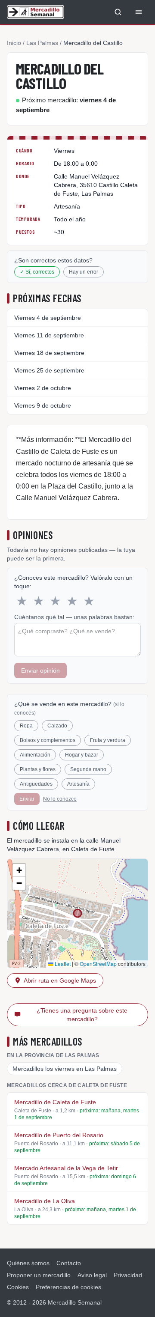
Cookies (18, 1287)
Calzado (57, 726)
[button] (18, 870)
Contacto (68, 1263)
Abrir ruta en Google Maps (60, 980)
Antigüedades (36, 784)
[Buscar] (117, 12)
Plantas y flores (38, 769)
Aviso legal (92, 1275)
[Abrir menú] (138, 12)
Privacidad (128, 1275)
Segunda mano (88, 769)
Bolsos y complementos (47, 740)
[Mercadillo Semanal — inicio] (35, 12)
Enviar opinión (40, 670)
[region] (77, 913)
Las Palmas (42, 42)
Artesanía (78, 784)
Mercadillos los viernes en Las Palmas (64, 1068)
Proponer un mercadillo (39, 1275)
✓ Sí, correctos (37, 272)
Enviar (26, 799)
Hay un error (83, 272)
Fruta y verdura (107, 740)
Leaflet (62, 963)
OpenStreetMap (98, 963)
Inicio (14, 42)
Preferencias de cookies (68, 1287)
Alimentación (35, 755)
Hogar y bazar (81, 755)
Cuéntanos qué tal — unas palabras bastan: (74, 617)
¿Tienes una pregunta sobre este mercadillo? (82, 1014)
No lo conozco (60, 799)
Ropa (26, 726)
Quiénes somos (28, 1263)
